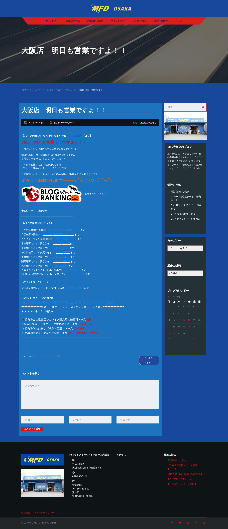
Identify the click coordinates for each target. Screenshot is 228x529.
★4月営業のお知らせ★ (183, 213)
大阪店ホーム (73, 20)
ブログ (178, 20)
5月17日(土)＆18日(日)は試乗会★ (185, 473)
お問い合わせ (161, 20)
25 (189, 326)
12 (194, 313)
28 (168, 333)
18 (189, 320)
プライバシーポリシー (43, 512)
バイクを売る (139, 20)
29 (174, 333)
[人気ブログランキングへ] (51, 193)
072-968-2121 (79, 476)
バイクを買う (118, 20)
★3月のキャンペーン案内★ (185, 218)
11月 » (191, 338)
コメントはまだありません (144, 122)
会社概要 (25, 512)
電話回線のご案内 (180, 191)
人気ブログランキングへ (32, 204)
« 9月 (170, 338)
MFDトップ (52, 20)
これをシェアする (150, 360)
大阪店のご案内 (95, 20)
